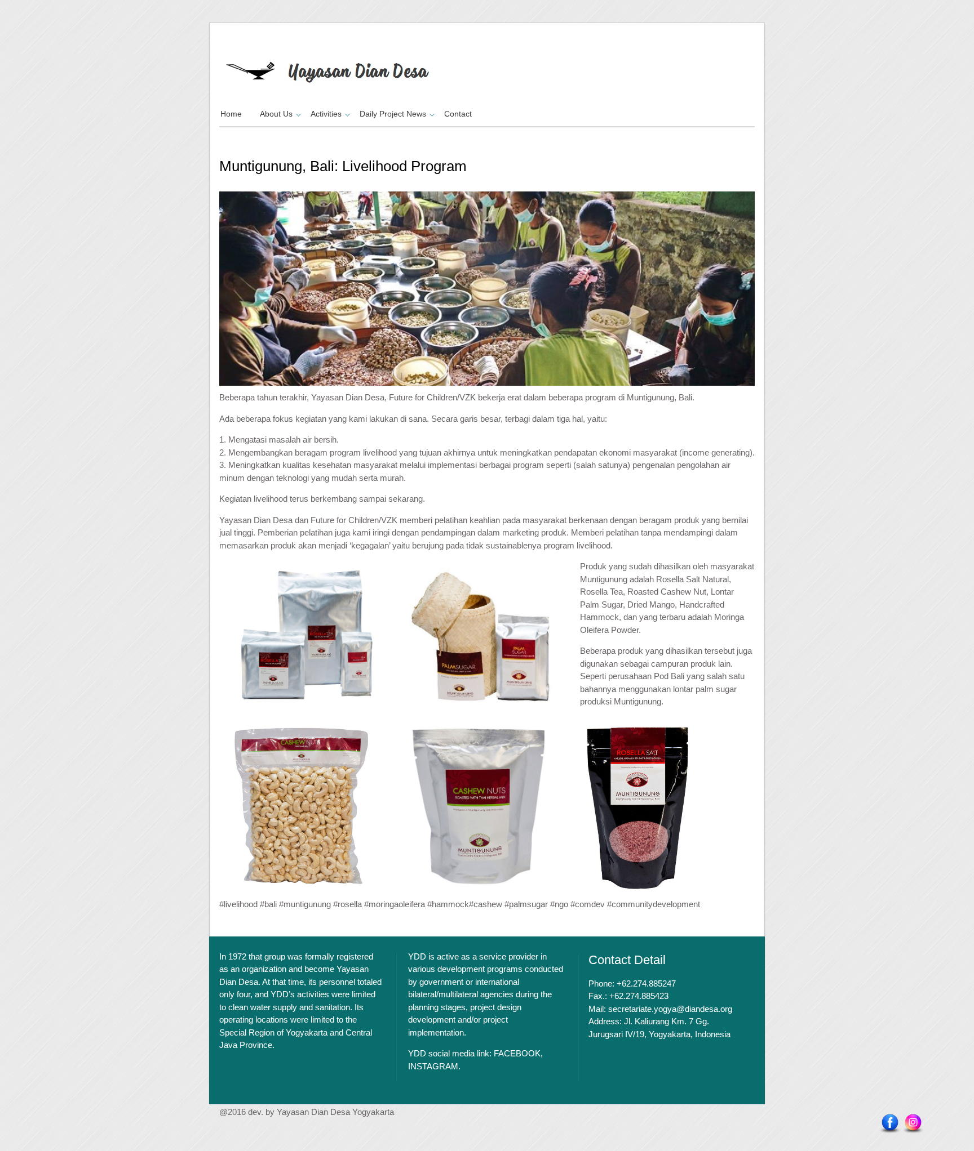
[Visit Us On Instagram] (912, 1125)
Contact (458, 113)
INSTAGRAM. (434, 1066)
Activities (326, 113)
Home (231, 113)
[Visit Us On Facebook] (889, 1125)
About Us (276, 113)
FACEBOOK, (518, 1053)
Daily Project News (393, 113)
